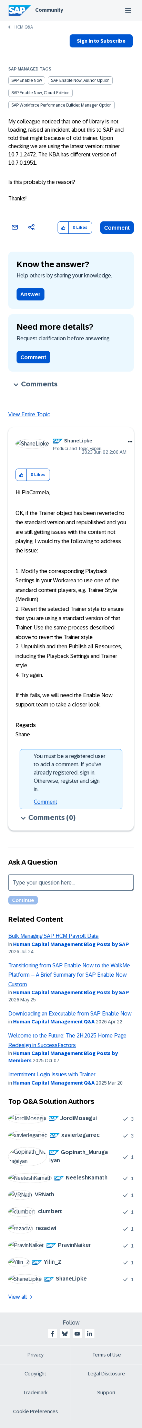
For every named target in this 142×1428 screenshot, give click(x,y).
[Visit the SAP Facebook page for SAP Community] (52, 1334)
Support (106, 1392)
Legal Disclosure (106, 1373)
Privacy (35, 1355)
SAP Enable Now (26, 80)
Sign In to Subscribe (101, 41)
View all (17, 1297)
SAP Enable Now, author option (80, 80)
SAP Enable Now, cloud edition (40, 92)
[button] (63, 228)
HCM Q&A (23, 27)
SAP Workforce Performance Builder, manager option (61, 105)
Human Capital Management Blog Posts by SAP (71, 944)
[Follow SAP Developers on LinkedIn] (89, 1334)
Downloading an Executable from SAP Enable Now (70, 1014)
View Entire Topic (29, 414)
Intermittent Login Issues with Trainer (51, 1074)
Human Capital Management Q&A (54, 1021)
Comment (117, 228)
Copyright (35, 1373)
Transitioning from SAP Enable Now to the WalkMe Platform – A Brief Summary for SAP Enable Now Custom (69, 975)
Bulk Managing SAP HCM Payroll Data (53, 936)
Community (49, 10)
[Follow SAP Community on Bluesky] (65, 1334)
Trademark (35, 1392)
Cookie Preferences (35, 1411)
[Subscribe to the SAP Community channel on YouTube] (77, 1334)
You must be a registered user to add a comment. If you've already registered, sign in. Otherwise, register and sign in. (69, 772)
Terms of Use (106, 1355)
